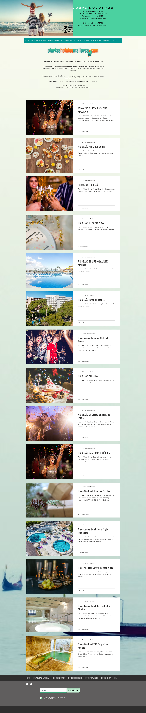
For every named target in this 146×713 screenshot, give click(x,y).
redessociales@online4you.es (95, 18)
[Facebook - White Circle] (27, 684)
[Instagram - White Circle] (31, 684)
